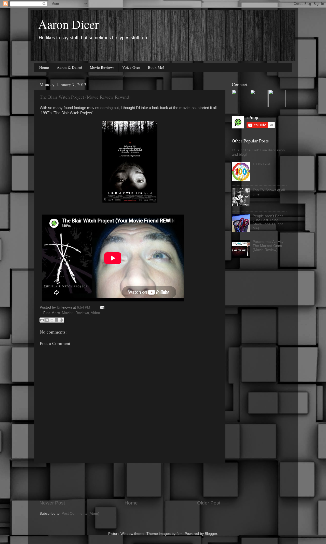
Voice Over (131, 67)
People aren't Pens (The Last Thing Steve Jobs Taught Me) (268, 222)
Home (44, 67)
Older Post (208, 503)
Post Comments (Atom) (80, 513)
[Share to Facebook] (56, 320)
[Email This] (42, 320)
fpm (179, 534)
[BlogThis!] (46, 320)
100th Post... (263, 164)
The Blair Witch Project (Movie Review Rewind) (85, 97)
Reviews (82, 313)
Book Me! (156, 67)
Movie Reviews (102, 67)
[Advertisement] (132, 481)
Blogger (211, 534)
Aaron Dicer (68, 24)
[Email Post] (101, 307)
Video (95, 313)
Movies (67, 313)
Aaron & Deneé (69, 67)
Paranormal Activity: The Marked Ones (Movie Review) (268, 246)
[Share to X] (51, 320)
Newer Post (52, 503)
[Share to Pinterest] (61, 320)
